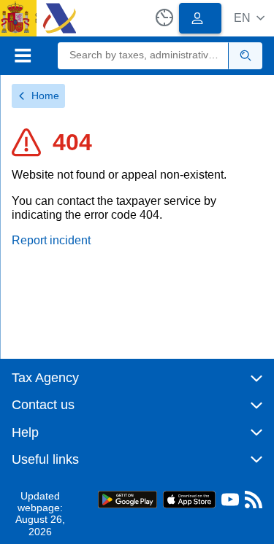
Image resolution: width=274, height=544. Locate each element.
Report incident (51, 240)
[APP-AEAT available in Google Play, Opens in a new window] (127, 498)
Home (45, 95)
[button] (249, 17)
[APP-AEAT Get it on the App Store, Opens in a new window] (189, 498)
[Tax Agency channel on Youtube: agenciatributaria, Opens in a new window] (230, 503)
